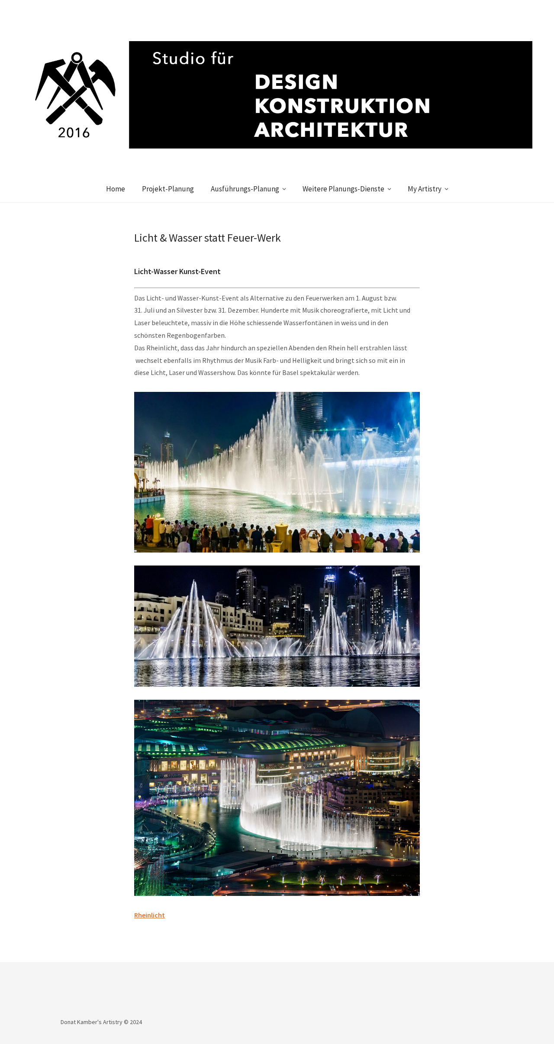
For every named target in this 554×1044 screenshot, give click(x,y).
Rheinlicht (149, 915)
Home (115, 189)
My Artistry (424, 189)
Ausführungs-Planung (245, 189)
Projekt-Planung (168, 189)
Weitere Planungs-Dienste (343, 189)
